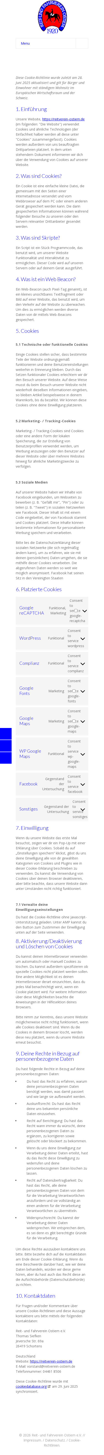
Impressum (32, 1440)
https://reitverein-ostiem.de (63, 119)
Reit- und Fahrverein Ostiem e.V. (57, 1435)
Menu (25, 43)
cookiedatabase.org (31, 1386)
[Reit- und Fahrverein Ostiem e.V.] (52, 17)
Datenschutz (55, 1440)
